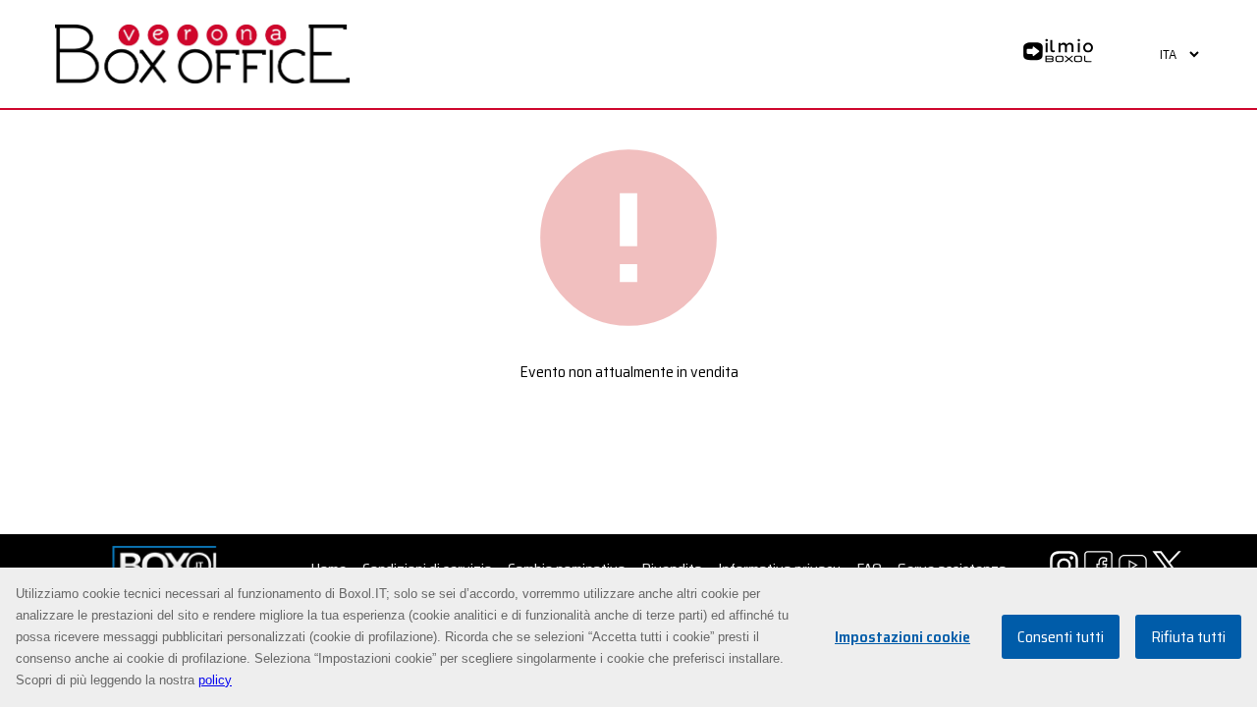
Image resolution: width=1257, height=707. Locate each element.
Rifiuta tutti (1188, 637)
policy (215, 680)
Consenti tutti (1060, 637)
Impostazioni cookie (902, 637)
